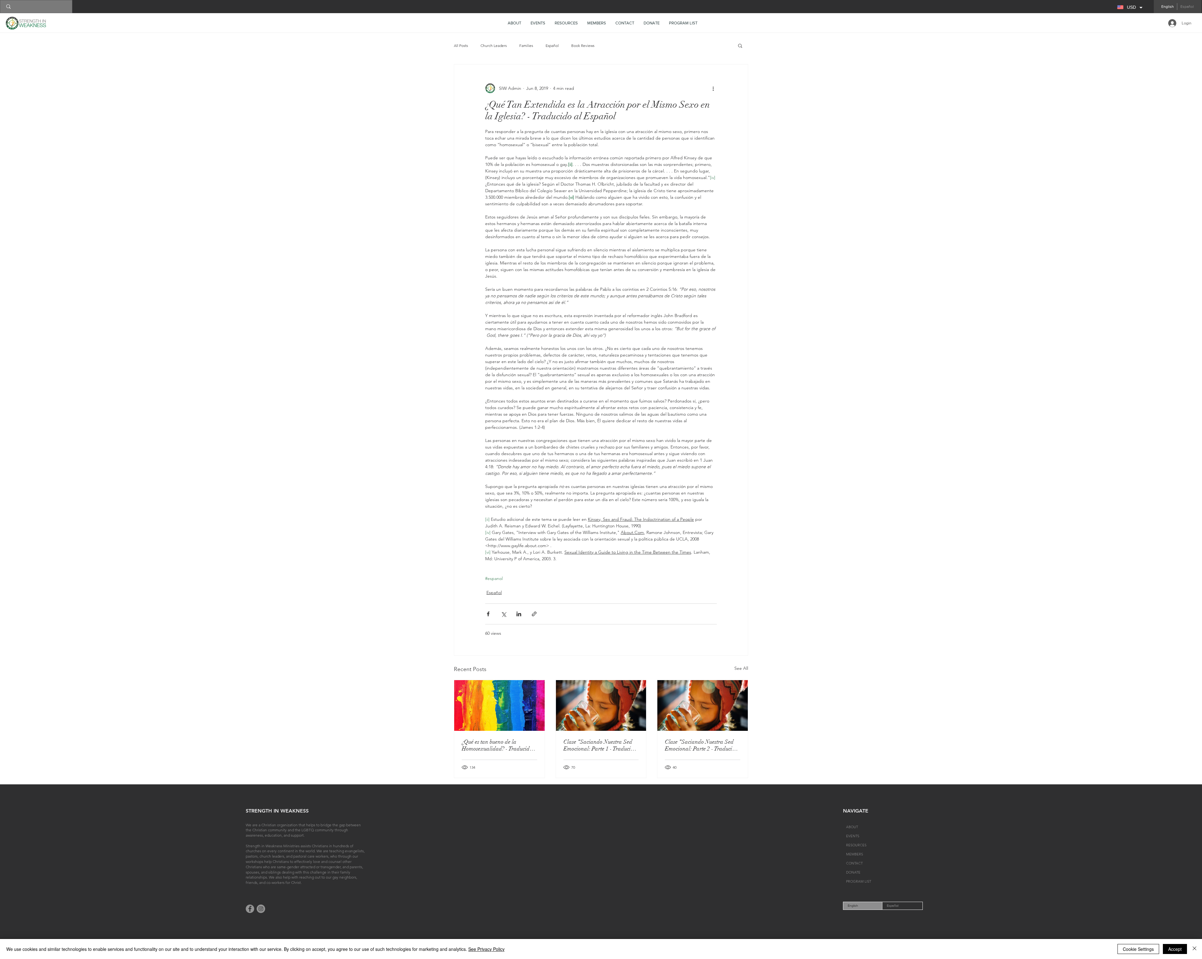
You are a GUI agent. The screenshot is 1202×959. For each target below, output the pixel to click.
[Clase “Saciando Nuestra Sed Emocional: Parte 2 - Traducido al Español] (702, 705)
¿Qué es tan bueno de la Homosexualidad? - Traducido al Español (497, 745)
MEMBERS (854, 854)
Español (552, 45)
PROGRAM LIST (858, 881)
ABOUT (852, 827)
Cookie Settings (1138, 949)
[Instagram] (261, 909)
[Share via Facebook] (488, 614)
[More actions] (713, 88)
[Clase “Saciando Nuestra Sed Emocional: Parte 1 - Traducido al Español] (601, 705)
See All (741, 668)
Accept (1175, 949)
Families (526, 45)
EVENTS (852, 836)
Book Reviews (582, 45)
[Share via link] (534, 614)
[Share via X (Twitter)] (503, 614)
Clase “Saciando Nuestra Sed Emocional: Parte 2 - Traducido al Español (701, 745)
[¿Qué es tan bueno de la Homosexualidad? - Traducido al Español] (499, 705)
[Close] (1194, 949)
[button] (566, 23)
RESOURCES (856, 845)
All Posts (461, 45)
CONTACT (854, 863)
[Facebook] (250, 909)
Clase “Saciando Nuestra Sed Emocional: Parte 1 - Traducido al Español (600, 745)
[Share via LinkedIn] (519, 614)
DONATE (853, 872)
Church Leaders (493, 45)
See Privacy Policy (486, 949)
